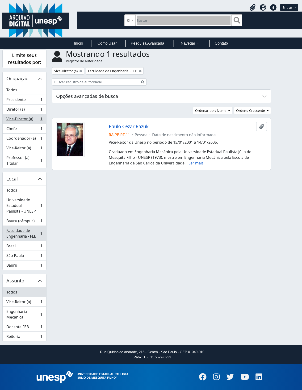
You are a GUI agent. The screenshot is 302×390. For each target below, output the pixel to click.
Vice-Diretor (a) (24, 120)
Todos (11, 89)
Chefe (24, 130)
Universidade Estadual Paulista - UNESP (24, 205)
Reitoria (24, 337)
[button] (252, 7)
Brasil (24, 247)
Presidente (24, 101)
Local (12, 179)
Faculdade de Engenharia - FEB (24, 233)
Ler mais (196, 163)
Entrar (287, 7)
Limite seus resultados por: (24, 58)
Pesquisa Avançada (147, 43)
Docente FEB (24, 328)
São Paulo (24, 256)
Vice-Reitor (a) (24, 149)
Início (78, 43)
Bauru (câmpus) (24, 222)
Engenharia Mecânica (24, 314)
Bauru (24, 266)
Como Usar (107, 43)
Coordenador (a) (24, 139)
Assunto (15, 280)
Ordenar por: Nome (211, 110)
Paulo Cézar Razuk (129, 126)
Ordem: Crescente (251, 110)
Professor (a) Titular (24, 160)
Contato (221, 43)
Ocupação (17, 78)
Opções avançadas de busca (87, 96)
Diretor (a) (24, 110)
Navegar (188, 43)
